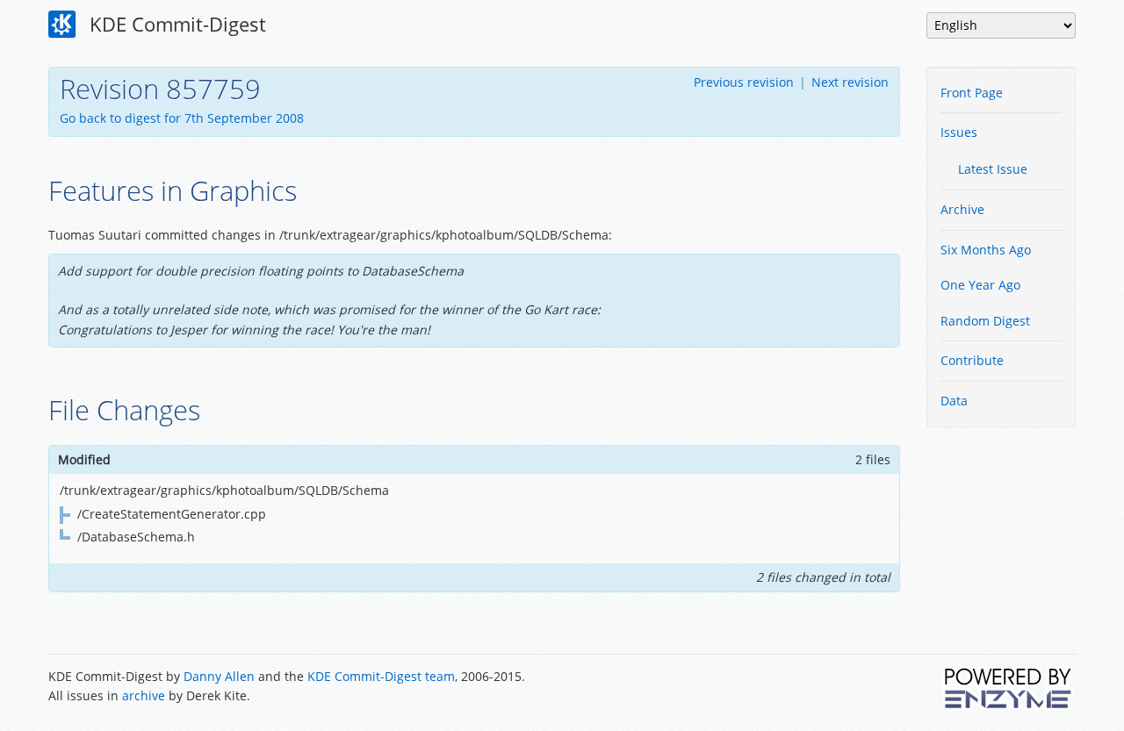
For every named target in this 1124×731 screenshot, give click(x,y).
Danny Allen (219, 676)
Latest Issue (992, 169)
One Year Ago (980, 284)
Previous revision (744, 82)
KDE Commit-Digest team (381, 676)
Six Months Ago (985, 249)
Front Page (971, 92)
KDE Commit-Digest (175, 24)
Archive (962, 209)
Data (954, 400)
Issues (958, 132)
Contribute (972, 360)
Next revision (850, 82)
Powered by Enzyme (1009, 688)
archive (143, 695)
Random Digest (985, 320)
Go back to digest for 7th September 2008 (182, 118)
